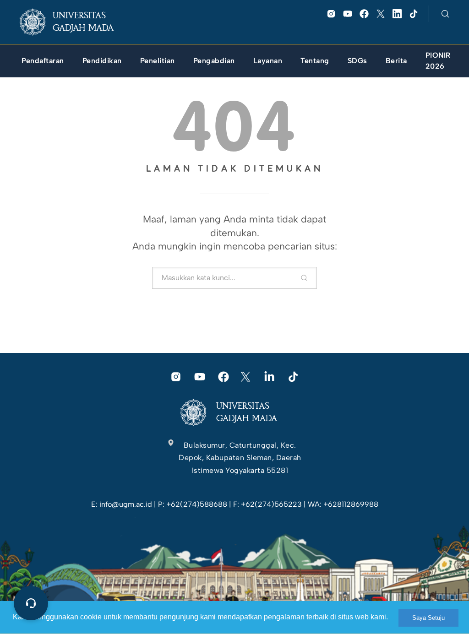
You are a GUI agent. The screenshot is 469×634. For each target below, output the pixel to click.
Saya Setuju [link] (428, 617)
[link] (73, 22)
